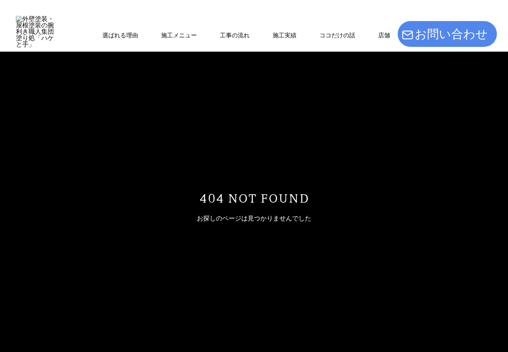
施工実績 (284, 35)
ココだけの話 (337, 35)
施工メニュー (179, 35)
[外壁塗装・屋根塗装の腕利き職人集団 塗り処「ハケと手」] (36, 36)
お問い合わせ (451, 34)
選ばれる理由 (120, 35)
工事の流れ (235, 35)
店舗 (384, 35)
